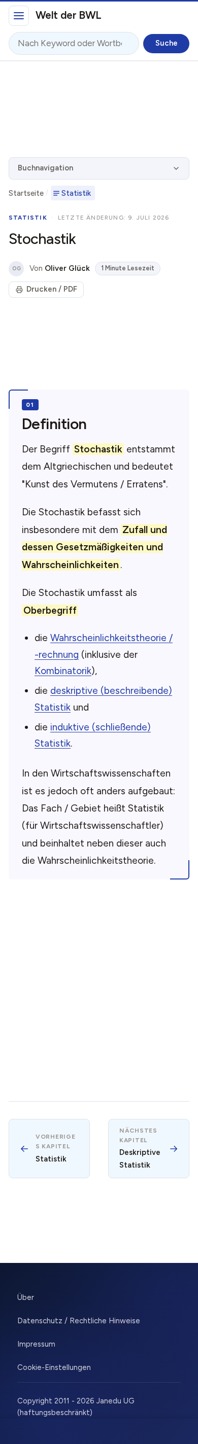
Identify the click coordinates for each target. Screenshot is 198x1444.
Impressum (36, 1344)
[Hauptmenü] (19, 16)
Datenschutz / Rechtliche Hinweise (78, 1320)
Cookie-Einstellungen (54, 1367)
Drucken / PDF (51, 289)
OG (16, 268)
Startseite (26, 193)
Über (25, 1297)
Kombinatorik (63, 671)
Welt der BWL (69, 15)
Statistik (76, 193)
